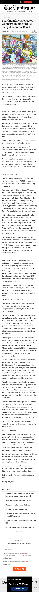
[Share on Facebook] (32, 31)
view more (19, 531)
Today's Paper (11, 11)
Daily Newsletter (10, 555)
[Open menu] (2, 2)
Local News (6, 17)
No (11, 564)
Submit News (22, 11)
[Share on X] (36, 31)
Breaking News (26, 555)
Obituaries (8, 558)
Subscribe (27, 2)
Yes (6, 564)
